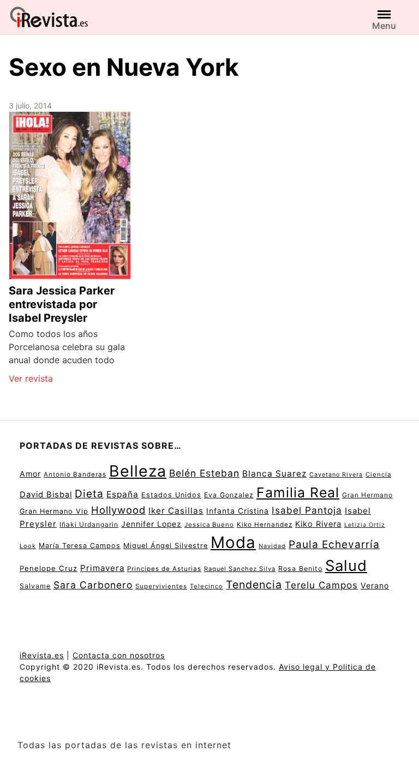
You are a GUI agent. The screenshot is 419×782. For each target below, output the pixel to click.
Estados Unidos (171, 495)
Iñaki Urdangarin (88, 524)
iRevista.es (42, 655)
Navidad (272, 546)
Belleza (137, 470)
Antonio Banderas (75, 474)
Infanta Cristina (237, 511)
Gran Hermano (367, 495)
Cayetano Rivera (336, 474)
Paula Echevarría (334, 544)
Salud (346, 565)
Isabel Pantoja (307, 510)
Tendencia (254, 584)
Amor (30, 473)
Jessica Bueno (209, 524)
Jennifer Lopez (151, 524)
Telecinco (206, 586)
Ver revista (31, 378)
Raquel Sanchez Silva (240, 569)
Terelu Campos (321, 585)
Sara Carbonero (93, 585)
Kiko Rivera (318, 524)
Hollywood (118, 510)
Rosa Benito (300, 568)
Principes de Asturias (164, 569)
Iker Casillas (175, 511)
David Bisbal (46, 495)
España (122, 494)
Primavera (102, 568)
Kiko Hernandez (264, 524)
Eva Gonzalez (229, 495)
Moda (233, 542)
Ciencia (378, 474)
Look (28, 546)
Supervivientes (161, 586)
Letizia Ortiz (364, 524)
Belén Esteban (204, 473)
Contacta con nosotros (119, 655)
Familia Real (297, 492)
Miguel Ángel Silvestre (165, 546)
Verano (375, 585)
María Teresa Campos (80, 546)
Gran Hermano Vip (54, 511)
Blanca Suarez (274, 473)
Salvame (35, 586)
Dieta (89, 494)
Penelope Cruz (48, 568)
